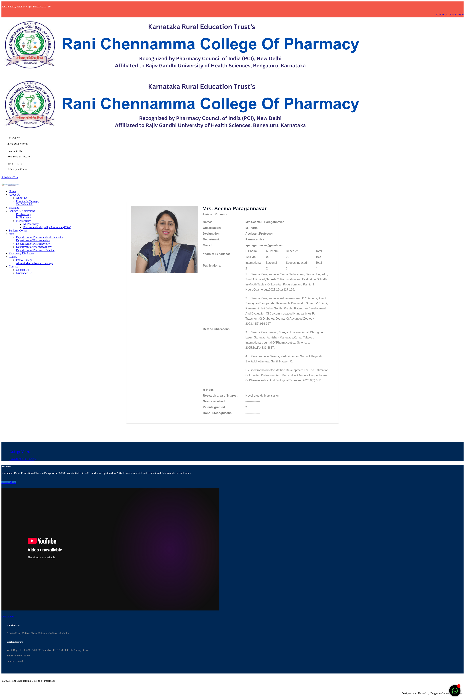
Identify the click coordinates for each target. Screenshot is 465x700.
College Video (19, 452)
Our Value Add (24, 204)
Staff (11, 233)
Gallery (13, 256)
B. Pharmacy (23, 217)
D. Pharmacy (23, 214)
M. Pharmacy (31, 224)
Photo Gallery (24, 259)
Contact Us (22, 269)
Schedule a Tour (9, 177)
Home (12, 191)
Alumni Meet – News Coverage (34, 263)
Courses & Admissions (22, 210)
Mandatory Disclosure (21, 253)
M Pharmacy (23, 220)
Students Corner (18, 230)
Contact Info (7, 616)
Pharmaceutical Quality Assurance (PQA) (47, 227)
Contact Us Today (22, 459)
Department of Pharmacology (33, 243)
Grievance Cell (24, 273)
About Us (14, 194)
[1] (455, 692)
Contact (13, 266)
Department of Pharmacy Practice (35, 250)
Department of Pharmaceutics (33, 240)
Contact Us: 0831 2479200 (450, 14)
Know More (8, 482)
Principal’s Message (27, 201)
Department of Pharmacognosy (34, 246)
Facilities (14, 207)
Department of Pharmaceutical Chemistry (39, 237)
